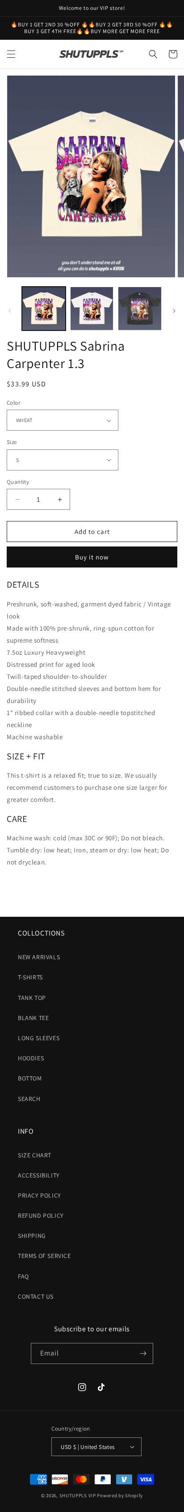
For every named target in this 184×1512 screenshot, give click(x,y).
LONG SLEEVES (38, 1038)
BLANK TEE (33, 1018)
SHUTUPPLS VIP (77, 1495)
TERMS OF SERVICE (44, 1256)
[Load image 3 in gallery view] (140, 308)
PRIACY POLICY (39, 1195)
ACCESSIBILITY (39, 1175)
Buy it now (92, 557)
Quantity (18, 482)
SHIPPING (32, 1236)
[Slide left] (10, 311)
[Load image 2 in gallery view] (92, 308)
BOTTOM (30, 1078)
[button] (11, 54)
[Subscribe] (143, 1353)
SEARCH (29, 1099)
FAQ (23, 1276)
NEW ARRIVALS (39, 957)
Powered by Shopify (120, 1495)
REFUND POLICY (41, 1215)
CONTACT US (36, 1296)
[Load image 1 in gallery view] (44, 308)
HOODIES (31, 1058)
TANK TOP (32, 998)
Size (12, 442)
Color (13, 403)
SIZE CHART (34, 1155)
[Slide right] (174, 311)
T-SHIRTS (30, 977)
